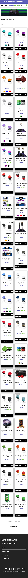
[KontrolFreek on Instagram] (10, 543)
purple (19, 45)
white (6, 68)
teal (6, 45)
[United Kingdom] (14, 569)
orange (4, 91)
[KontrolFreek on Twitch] (15, 543)
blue (7, 91)
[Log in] (21, 5)
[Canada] (10, 569)
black (8, 45)
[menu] (2, 5)
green (10, 311)
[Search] (6, 5)
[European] (19, 569)
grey (22, 263)
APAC (23, 568)
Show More (14, 526)
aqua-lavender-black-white (22, 363)
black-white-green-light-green (21, 116)
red (19, 68)
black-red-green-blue (19, 363)
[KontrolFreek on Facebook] (5, 543)
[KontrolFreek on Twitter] (7, 543)
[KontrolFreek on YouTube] (13, 543)
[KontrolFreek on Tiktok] (2, 543)
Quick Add (4, 48)
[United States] (6, 569)
